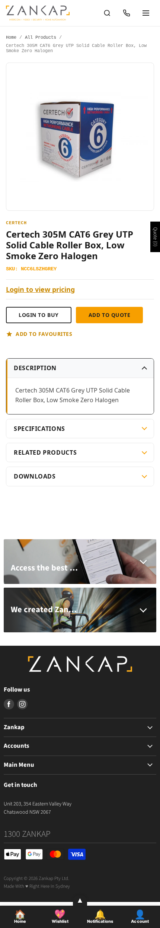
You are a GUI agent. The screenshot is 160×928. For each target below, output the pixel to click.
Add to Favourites (44, 333)
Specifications (39, 429)
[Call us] (126, 13)
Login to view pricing (40, 289)
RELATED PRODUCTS (45, 452)
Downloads (35, 476)
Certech (16, 223)
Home (11, 37)
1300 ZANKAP (27, 834)
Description (35, 368)
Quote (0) (155, 237)
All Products (40, 37)
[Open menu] (146, 13)
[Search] (107, 13)
